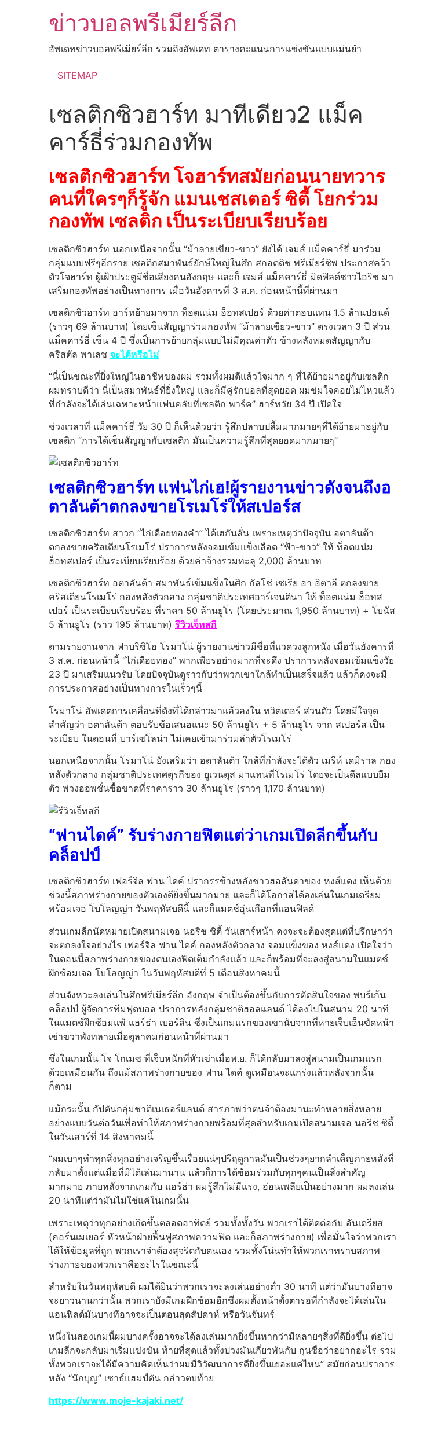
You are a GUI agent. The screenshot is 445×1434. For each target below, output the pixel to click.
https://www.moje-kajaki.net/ (116, 1400)
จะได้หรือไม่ (134, 354)
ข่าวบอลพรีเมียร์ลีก (143, 23)
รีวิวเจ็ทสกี (196, 624)
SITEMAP (77, 75)
